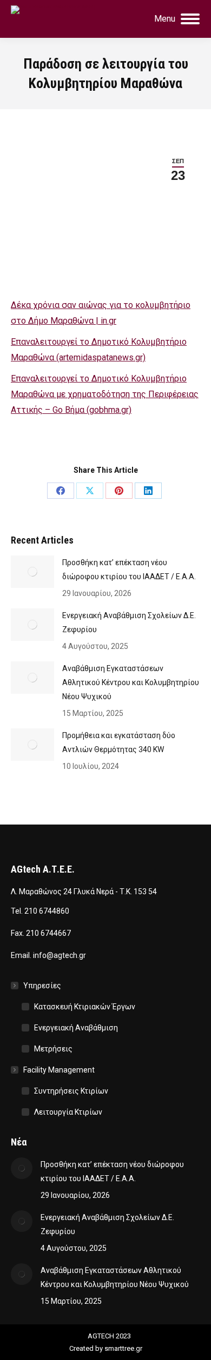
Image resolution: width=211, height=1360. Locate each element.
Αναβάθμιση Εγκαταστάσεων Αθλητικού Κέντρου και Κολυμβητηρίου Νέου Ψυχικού (130, 682)
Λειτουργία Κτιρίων (68, 1112)
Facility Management (59, 1070)
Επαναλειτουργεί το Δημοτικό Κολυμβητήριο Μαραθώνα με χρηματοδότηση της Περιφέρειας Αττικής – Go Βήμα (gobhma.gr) (105, 394)
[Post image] (32, 571)
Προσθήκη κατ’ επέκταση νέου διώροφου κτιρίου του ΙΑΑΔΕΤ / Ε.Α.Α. (129, 569)
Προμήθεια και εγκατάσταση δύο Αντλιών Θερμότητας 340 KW (118, 742)
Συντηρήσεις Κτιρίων (71, 1091)
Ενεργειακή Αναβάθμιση (76, 1027)
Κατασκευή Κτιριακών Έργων (84, 1006)
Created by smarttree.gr (105, 1348)
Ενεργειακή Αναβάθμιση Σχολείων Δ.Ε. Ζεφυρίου (129, 622)
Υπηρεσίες (42, 985)
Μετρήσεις (53, 1048)
